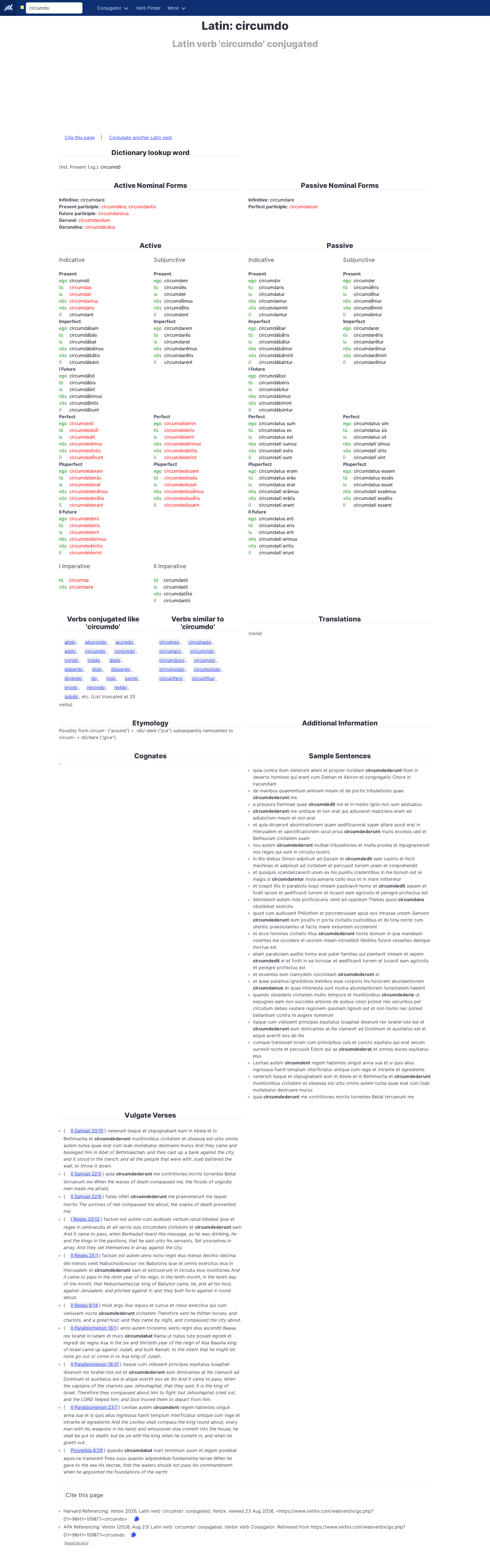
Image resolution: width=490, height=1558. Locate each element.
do (94, 678)
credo (94, 660)
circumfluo (203, 678)
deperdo (74, 669)
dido (97, 669)
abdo (70, 642)
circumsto (204, 660)
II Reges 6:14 (84, 1305)
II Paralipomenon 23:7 (94, 1407)
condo (71, 660)
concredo (125, 651)
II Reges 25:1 (84, 1255)
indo (111, 678)
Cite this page (80, 137)
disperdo (120, 669)
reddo (120, 687)
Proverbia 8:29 (87, 1450)
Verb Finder (148, 8)
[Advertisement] (229, 88)
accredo (124, 642)
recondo (96, 687)
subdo (71, 696)
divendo (73, 678)
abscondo (95, 642)
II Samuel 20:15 (87, 1131)
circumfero (171, 678)
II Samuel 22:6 (86, 1196)
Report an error (76, 1543)
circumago (200, 642)
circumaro (170, 651)
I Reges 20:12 (85, 1219)
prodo (71, 687)
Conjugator (109, 8)
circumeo (169, 642)
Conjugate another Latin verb (140, 137)
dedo (115, 660)
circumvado (172, 669)
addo (70, 651)
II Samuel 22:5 (86, 1174)
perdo (131, 678)
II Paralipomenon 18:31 (95, 1364)
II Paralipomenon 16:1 (93, 1328)
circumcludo (207, 669)
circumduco (172, 660)
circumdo (95, 651)
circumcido (202, 651)
